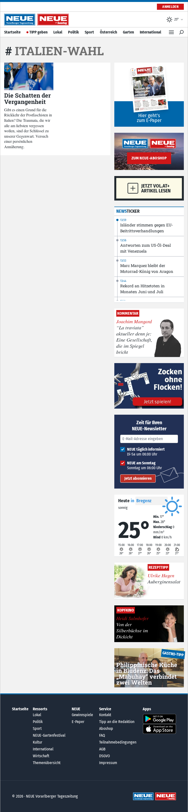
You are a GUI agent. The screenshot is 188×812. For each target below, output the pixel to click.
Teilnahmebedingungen (117, 742)
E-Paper (78, 721)
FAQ (102, 735)
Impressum (108, 762)
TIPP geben (38, 32)
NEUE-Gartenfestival (49, 735)
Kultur (37, 742)
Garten (128, 32)
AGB (102, 749)
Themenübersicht (46, 762)
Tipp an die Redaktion (116, 721)
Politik (73, 32)
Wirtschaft (41, 756)
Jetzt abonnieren (138, 478)
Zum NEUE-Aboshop (149, 158)
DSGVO (104, 756)
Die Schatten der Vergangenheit (27, 98)
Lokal (57, 32)
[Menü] (171, 32)
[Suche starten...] (181, 32)
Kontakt (105, 714)
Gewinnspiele (82, 714)
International (150, 32)
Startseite (12, 32)
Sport (89, 32)
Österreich (108, 32)
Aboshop (106, 728)
